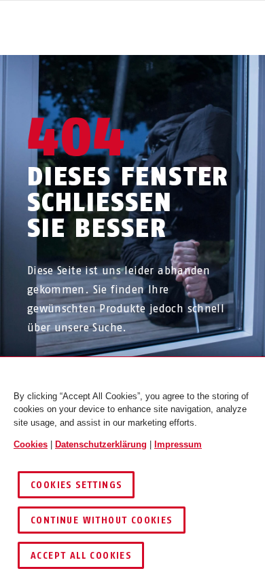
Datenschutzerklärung (101, 444)
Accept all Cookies (81, 555)
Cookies (31, 444)
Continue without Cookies (102, 520)
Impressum (178, 444)
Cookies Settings (76, 485)
